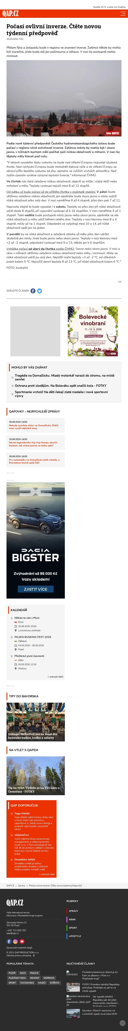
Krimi (72, 919)
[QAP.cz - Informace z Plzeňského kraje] (10, 13)
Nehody (34, 978)
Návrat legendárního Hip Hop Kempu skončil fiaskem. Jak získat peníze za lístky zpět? (33, 444)
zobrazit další (56, 676)
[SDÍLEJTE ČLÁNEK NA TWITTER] (39, 290)
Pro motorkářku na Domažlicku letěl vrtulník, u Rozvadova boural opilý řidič (34, 461)
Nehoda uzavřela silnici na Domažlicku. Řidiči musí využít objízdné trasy (33, 427)
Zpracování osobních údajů (19, 947)
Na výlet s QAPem (23, 750)
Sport (73, 927)
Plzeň (12, 973)
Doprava (49, 978)
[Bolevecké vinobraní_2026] (93, 331)
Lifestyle (75, 936)
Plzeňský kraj (17, 978)
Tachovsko (27, 982)
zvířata (54, 982)
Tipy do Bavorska (23, 696)
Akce (23, 973)
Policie (34, 973)
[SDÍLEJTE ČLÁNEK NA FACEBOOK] (33, 290)
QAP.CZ (10, 885)
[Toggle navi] (123, 13)
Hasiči (42, 982)
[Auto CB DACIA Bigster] (35, 598)
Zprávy (21, 885)
